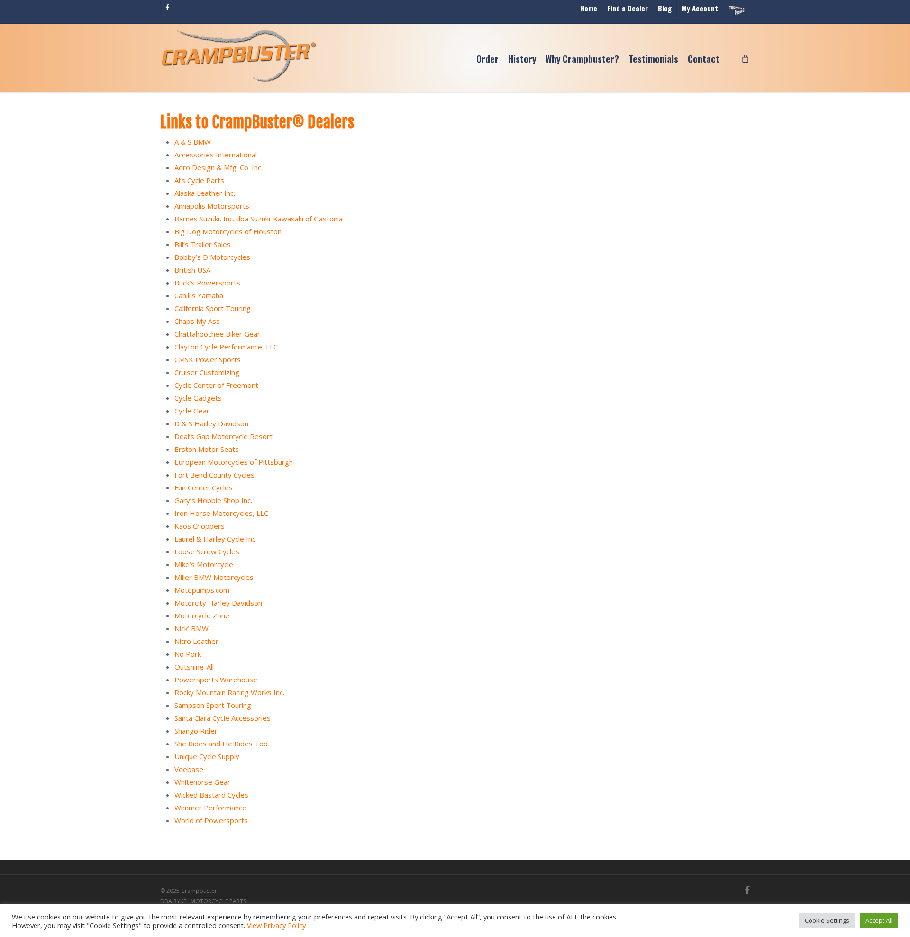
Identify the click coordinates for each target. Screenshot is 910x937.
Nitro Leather (196, 641)
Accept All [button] (878, 920)
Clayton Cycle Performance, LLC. (226, 346)
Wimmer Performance (210, 807)
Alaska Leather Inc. (204, 193)
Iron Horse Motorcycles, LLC (221, 513)
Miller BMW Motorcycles (214, 577)
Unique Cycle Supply (206, 756)
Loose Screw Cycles (206, 551)
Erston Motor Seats (206, 449)
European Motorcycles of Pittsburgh (233, 462)
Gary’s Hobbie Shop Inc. (213, 500)
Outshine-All (194, 666)
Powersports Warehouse (215, 679)
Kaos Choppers (199, 526)
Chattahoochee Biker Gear (217, 334)
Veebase (188, 769)
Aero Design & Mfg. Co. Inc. (218, 167)
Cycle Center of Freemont (216, 385)
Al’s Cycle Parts (199, 180)
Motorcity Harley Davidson (218, 602)
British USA (192, 270)
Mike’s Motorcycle (203, 564)
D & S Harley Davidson (211, 423)
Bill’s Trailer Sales (202, 244)
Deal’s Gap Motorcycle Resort (223, 436)
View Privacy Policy (276, 925)
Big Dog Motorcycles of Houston (228, 231)
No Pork (187, 654)
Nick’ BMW (191, 628)
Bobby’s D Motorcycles (212, 257)
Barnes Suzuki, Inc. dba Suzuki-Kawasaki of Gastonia (258, 218)
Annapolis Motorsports (211, 206)
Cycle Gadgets (198, 398)
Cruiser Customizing (206, 372)
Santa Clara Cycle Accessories (222, 718)
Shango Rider (196, 730)
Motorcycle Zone (201, 615)
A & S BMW (192, 142)
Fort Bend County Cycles (214, 474)
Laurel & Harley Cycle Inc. (215, 538)
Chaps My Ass (197, 321)
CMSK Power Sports (207, 359)
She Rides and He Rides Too (221, 743)
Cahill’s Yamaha (198, 295)
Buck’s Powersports (207, 282)
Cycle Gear (191, 410)
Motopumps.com (201, 590)
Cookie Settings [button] (827, 920)
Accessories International (215, 154)
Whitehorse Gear (202, 782)
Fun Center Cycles (203, 487)
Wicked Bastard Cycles (211, 794)
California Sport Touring (212, 308)
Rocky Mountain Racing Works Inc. (229, 692)
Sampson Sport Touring (212, 705)
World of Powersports (211, 820)
